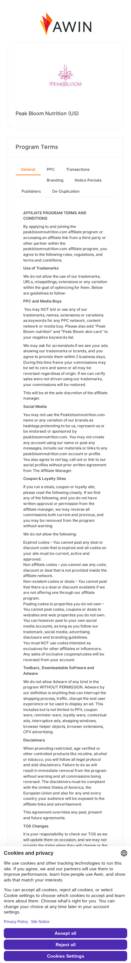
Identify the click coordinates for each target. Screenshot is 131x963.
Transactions (77, 169)
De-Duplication (65, 191)
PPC (51, 169)
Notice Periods (88, 180)
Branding (55, 180)
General (28, 169)
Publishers (31, 191)
